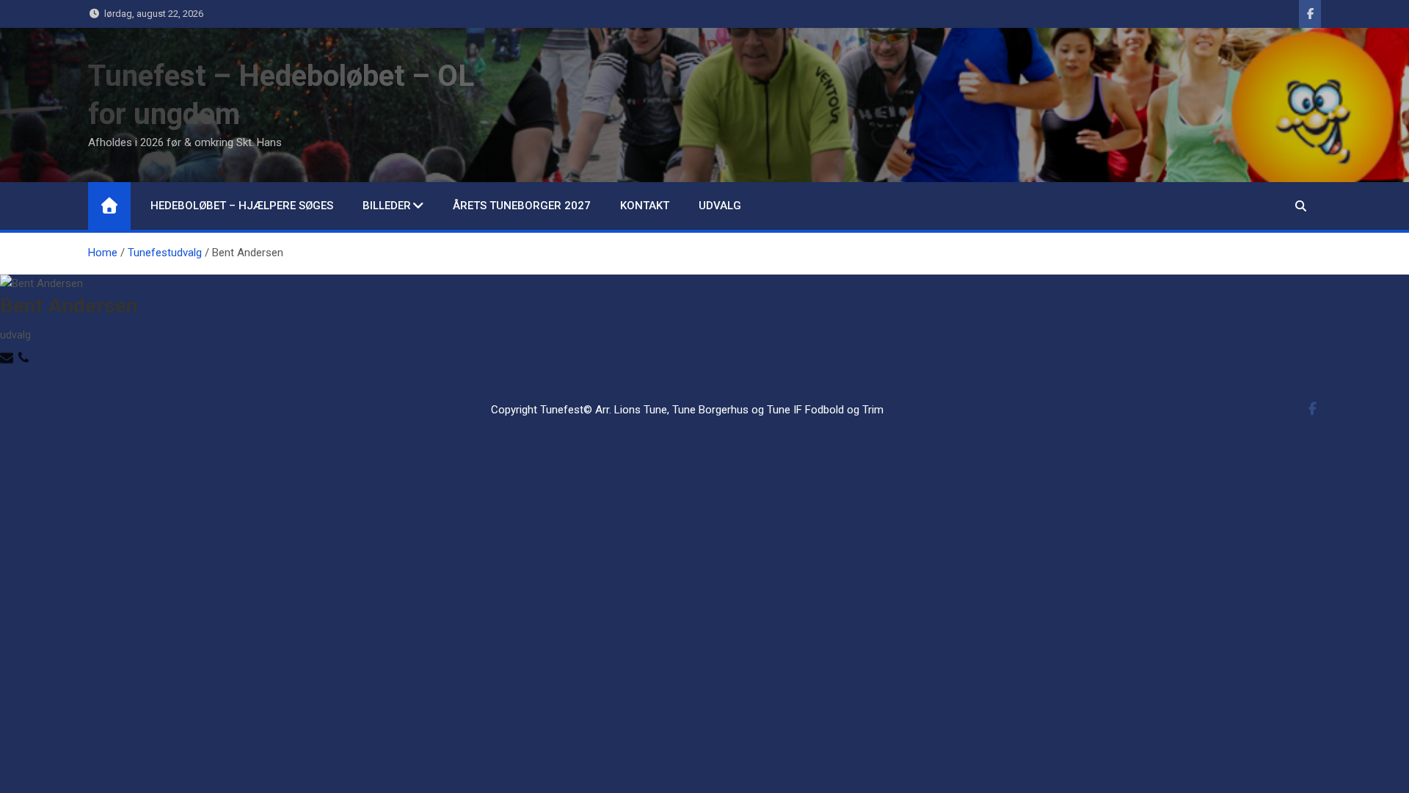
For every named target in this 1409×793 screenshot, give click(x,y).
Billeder (387, 205)
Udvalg (720, 205)
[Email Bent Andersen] (8, 356)
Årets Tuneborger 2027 (522, 205)
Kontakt (644, 205)
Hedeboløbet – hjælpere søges (241, 205)
